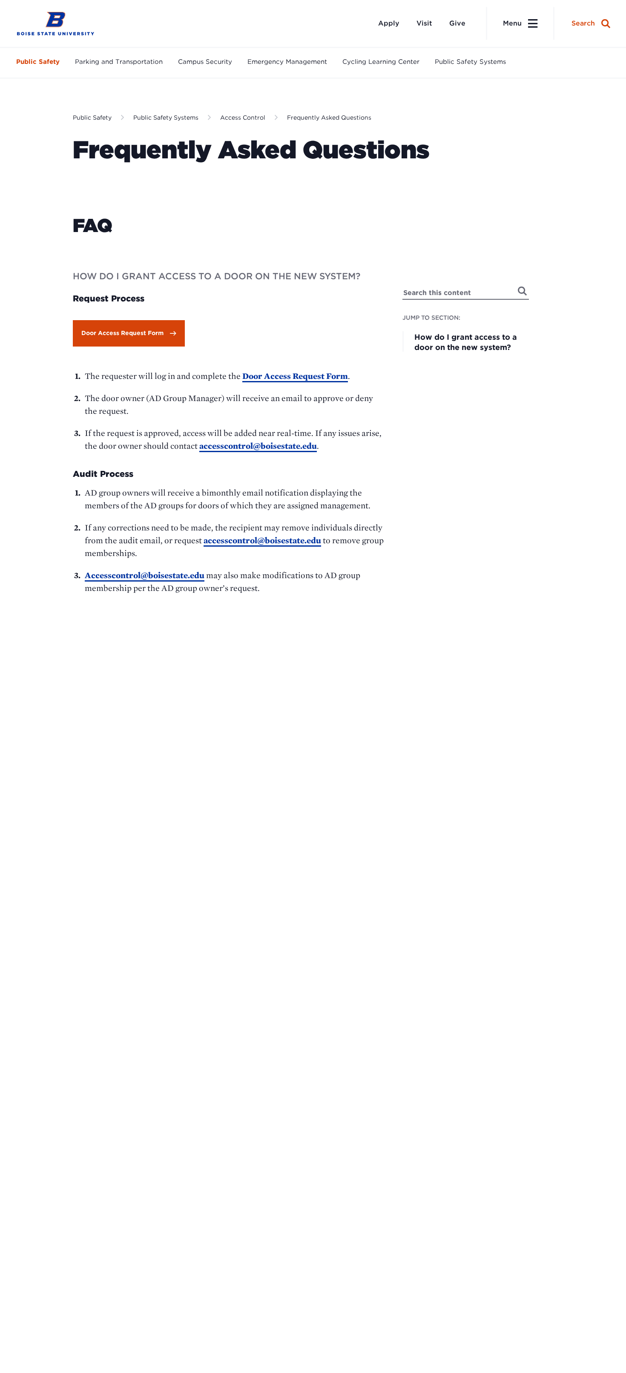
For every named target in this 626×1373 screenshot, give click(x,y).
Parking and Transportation (119, 62)
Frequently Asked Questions (329, 117)
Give (457, 23)
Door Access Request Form (122, 333)
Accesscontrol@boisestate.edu (144, 575)
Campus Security (205, 62)
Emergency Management (287, 62)
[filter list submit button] (522, 291)
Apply (388, 23)
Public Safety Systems (470, 62)
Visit (424, 23)
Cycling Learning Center (380, 62)
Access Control (242, 117)
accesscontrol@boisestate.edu (258, 446)
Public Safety (38, 62)
